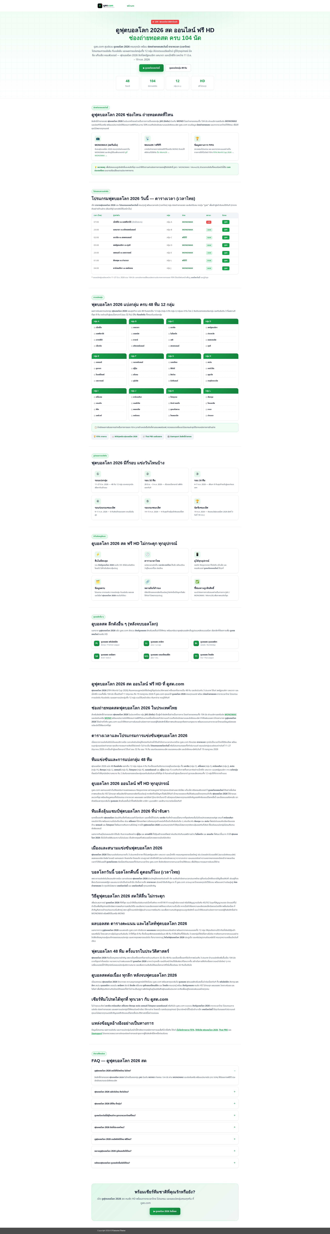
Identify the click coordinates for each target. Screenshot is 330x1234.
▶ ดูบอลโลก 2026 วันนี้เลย (165, 1211)
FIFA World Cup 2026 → (223, 152)
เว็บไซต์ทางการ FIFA (185, 1029)
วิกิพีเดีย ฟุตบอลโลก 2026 (206, 1029)
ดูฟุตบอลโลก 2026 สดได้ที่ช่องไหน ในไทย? (112, 1070)
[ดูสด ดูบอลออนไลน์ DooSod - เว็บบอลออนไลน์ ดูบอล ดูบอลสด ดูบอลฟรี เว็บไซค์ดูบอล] (110, 6)
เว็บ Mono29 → (163, 152)
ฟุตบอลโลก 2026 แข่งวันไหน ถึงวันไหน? (111, 1091)
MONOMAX (230, 714)
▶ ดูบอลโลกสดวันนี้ (151, 68)
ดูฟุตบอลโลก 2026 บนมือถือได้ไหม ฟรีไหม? (112, 1139)
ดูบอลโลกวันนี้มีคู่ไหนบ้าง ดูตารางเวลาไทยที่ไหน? (115, 1115)
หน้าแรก (130, 6)
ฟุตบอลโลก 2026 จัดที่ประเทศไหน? (109, 1127)
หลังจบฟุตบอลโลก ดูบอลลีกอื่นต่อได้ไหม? (112, 1162)
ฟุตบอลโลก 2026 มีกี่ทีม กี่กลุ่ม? (108, 1103)
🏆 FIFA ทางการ (100, 436)
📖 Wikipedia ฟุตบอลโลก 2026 (124, 436)
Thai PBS (223, 1029)
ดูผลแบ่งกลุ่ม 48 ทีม (178, 68)
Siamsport (97, 1033)
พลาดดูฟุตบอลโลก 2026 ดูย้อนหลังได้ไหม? (112, 1151)
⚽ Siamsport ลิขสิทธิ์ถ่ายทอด (179, 436)
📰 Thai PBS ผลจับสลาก (152, 436)
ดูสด (225, 222)
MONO (108, 718)
